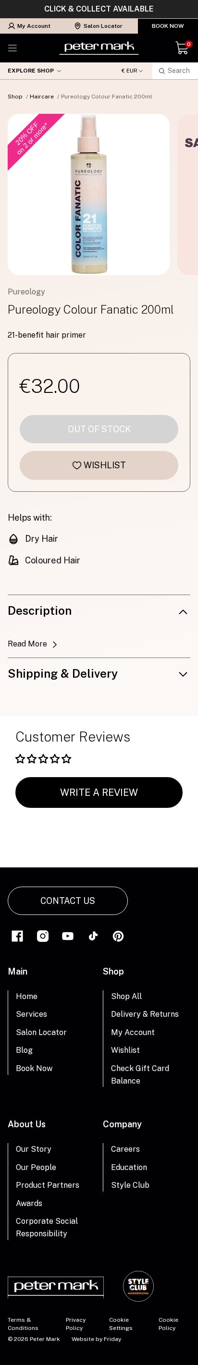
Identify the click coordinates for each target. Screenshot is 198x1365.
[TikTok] (93, 935)
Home (26, 996)
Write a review (99, 792)
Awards (29, 1203)
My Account (33, 26)
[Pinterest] (118, 935)
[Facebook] (17, 935)
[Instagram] (43, 935)
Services (31, 1014)
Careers (125, 1149)
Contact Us (67, 901)
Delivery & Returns (145, 1014)
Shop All (126, 996)
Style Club (130, 1185)
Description (40, 610)
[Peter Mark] (99, 48)
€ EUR (129, 71)
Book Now (168, 26)
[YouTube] (68, 935)
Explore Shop (31, 70)
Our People (36, 1167)
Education (129, 1167)
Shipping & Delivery (63, 673)
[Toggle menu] (12, 48)
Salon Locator (103, 26)
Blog (24, 1050)
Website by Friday (96, 1339)
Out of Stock (99, 429)
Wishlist (105, 465)
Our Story (33, 1149)
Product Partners (47, 1185)
